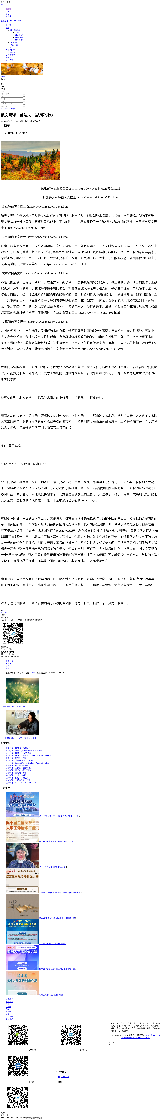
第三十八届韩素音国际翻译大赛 (52, 867)
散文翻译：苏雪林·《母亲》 (17, 765)
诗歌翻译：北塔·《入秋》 (16, 775)
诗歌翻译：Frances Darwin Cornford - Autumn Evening (27, 763)
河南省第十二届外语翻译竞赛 (51, 995)
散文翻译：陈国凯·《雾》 (16, 758)
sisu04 (34, 673)
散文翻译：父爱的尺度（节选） (19, 780)
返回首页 (9, 25)
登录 (3, 5)
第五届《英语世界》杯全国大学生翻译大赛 (57, 969)
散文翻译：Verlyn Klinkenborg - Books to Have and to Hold (29, 755)
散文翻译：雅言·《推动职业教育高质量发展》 (25, 751)
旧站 (7, 14)
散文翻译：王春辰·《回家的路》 (19, 768)
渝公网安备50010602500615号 (137, 1038)
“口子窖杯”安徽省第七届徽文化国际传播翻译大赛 (59, 893)
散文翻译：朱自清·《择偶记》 (18, 748)
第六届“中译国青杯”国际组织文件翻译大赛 (57, 918)
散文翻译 (9, 661)
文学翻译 (12, 109)
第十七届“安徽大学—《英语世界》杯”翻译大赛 (58, 816)
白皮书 (18, 33)
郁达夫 (8, 663)
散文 (7, 668)
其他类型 (19, 40)
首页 (3, 109)
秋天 (7, 666)
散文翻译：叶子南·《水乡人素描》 (20, 760)
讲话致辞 (19, 35)
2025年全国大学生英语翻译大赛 (52, 944)
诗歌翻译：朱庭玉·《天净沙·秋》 (19, 753)
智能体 (8, 16)
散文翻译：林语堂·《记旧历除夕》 (20, 770)
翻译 (6, 109)
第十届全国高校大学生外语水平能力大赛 (56, 841)
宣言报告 (19, 38)
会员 (7, 11)
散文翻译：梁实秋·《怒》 (16, 773)
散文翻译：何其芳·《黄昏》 (17, 778)
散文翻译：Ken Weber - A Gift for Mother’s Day (24, 783)
